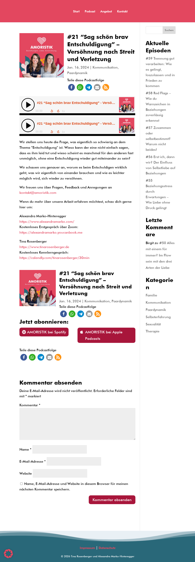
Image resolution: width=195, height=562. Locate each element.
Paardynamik (77, 73)
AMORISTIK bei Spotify (46, 332)
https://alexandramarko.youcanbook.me (50, 232)
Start (76, 11)
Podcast (90, 11)
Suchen (169, 30)
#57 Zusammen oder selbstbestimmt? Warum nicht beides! (158, 139)
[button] (71, 87)
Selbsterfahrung (158, 317)
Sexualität (153, 324)
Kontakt (122, 11)
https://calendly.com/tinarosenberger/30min (54, 258)
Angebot (106, 11)
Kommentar (29, 405)
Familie (151, 295)
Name (25, 449)
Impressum (87, 548)
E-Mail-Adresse (32, 461)
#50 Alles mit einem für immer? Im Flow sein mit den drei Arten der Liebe (160, 255)
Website (25, 473)
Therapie (152, 331)
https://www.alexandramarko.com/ (46, 222)
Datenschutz (107, 548)
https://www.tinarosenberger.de (44, 247)
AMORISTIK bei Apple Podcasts (103, 335)
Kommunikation (105, 67)
